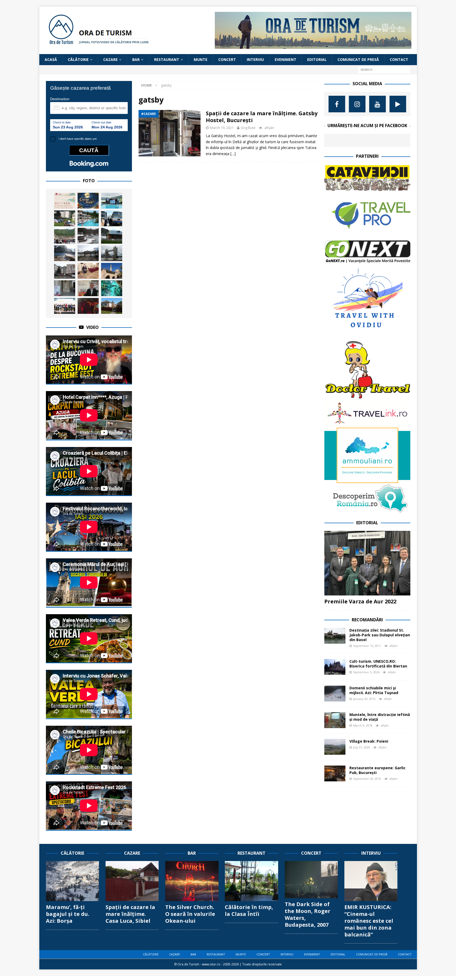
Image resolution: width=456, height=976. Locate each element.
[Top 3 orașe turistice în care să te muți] (64, 236)
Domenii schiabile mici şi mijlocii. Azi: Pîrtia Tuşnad (373, 690)
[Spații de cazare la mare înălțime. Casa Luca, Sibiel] (132, 881)
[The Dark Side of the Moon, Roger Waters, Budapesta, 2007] (311, 879)
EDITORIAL (317, 59)
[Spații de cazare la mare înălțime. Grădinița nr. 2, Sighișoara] (64, 218)
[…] (233, 153)
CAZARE (110, 59)
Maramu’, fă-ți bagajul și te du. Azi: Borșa (67, 913)
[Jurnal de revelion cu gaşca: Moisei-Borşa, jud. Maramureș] (64, 253)
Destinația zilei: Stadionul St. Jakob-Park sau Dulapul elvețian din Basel (379, 635)
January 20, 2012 (364, 699)
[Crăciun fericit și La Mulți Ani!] (88, 201)
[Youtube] (377, 104)
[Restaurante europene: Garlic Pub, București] (334, 773)
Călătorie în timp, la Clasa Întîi (249, 910)
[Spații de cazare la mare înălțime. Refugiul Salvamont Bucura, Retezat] (111, 236)
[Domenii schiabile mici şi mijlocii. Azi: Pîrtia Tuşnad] (334, 693)
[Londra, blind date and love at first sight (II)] (111, 253)
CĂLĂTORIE (78, 59)
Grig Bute (248, 127)
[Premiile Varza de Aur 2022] (367, 563)
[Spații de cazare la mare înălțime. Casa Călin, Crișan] (111, 306)
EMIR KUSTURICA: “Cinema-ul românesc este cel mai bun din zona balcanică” (368, 920)
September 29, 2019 (367, 779)
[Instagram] (357, 104)
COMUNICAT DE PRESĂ (358, 59)
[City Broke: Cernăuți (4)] (111, 218)
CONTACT (399, 59)
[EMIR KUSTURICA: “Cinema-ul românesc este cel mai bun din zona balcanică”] (370, 881)
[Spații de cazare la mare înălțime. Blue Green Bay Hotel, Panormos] (88, 218)
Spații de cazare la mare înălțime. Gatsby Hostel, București (261, 117)
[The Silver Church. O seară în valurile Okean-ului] (191, 881)
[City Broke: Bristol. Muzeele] (111, 288)
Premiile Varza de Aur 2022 (360, 601)
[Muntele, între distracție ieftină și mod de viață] (334, 720)
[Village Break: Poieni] (334, 747)
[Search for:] (384, 69)
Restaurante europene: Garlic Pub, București (377, 770)
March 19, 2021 (222, 127)
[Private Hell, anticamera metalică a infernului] (88, 306)
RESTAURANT (166, 59)
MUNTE (200, 59)
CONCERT (227, 59)
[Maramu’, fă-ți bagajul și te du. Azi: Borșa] (72, 881)
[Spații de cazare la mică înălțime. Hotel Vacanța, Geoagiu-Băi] (64, 271)
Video (92, 327)
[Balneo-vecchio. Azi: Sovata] (88, 236)
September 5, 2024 (366, 672)
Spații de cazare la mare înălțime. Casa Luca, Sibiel (130, 913)
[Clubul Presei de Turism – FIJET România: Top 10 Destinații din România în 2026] (64, 306)
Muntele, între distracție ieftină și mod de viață (379, 717)
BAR (136, 59)
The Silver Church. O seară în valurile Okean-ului (190, 913)
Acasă (51, 59)
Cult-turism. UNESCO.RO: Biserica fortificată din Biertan (378, 664)
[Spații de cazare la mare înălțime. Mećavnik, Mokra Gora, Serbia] (88, 253)
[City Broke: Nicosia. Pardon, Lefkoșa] (111, 271)
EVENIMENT (285, 59)
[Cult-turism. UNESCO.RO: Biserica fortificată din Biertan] (334, 667)
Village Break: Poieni (368, 741)
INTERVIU (255, 59)
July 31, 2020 (361, 747)
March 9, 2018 (362, 725)
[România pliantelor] (64, 288)
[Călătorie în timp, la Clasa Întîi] (251, 881)
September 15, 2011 (367, 646)
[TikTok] (398, 104)
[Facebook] (337, 104)
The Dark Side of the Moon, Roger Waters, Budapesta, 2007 (307, 914)
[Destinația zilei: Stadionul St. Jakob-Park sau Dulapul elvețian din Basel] (334, 636)
